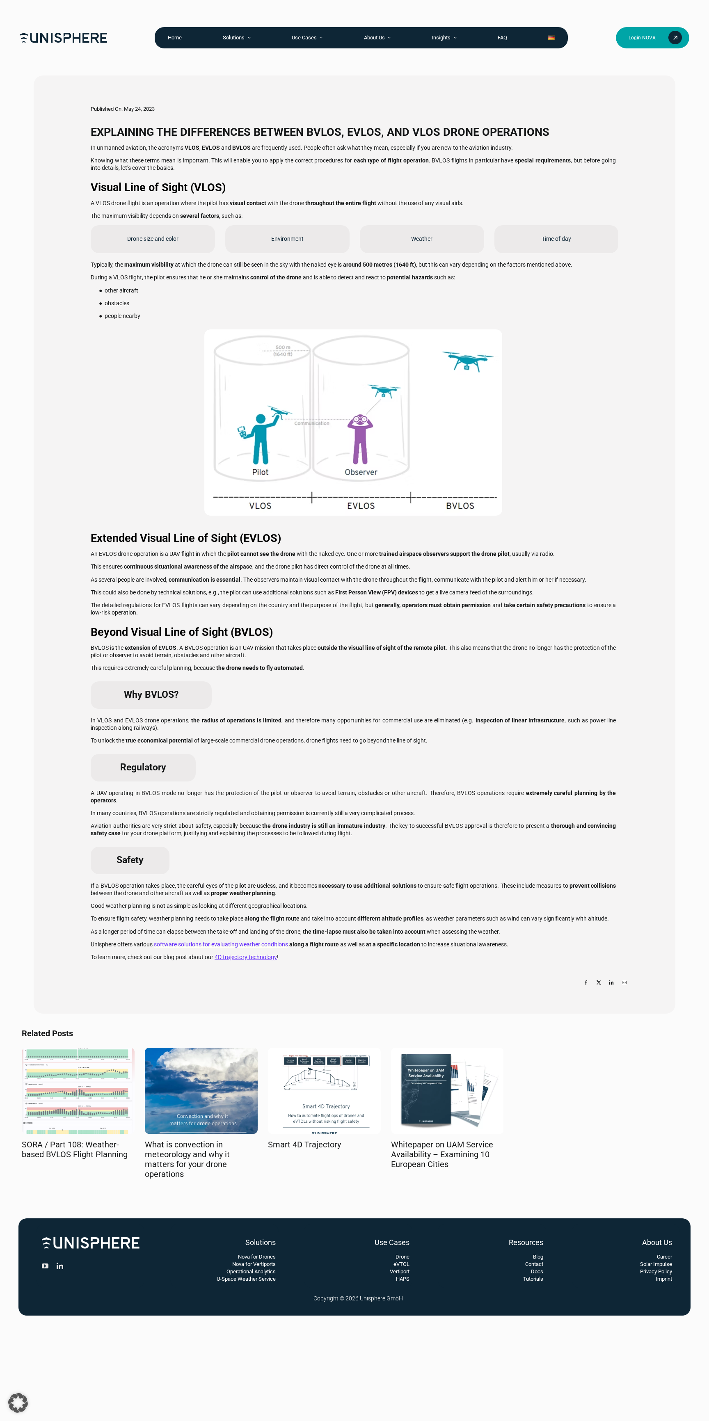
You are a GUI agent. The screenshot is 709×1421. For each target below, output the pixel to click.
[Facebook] (586, 991)
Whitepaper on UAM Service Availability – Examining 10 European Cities (442, 1154)
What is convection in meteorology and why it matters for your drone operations (187, 1159)
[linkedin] (60, 1266)
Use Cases (392, 1242)
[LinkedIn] (611, 991)
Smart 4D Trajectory (304, 1144)
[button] (18, 1403)
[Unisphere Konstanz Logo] (63, 35)
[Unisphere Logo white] (91, 1240)
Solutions (260, 1242)
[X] (598, 991)
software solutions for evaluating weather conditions (221, 944)
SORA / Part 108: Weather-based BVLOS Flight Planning (75, 1149)
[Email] (624, 991)
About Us (657, 1242)
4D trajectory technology (246, 957)
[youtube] (45, 1266)
